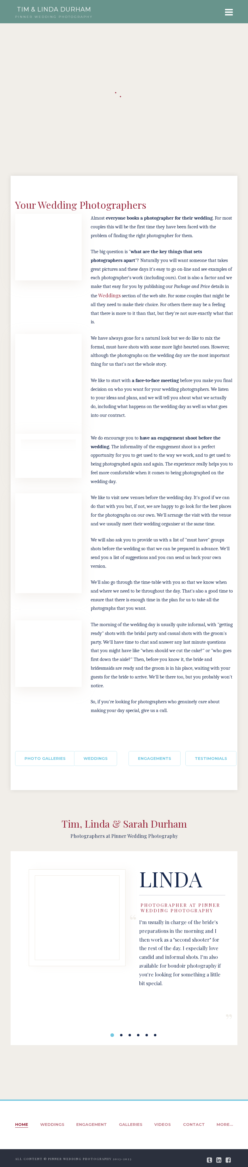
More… (225, 1124)
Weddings (110, 295)
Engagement (91, 1124)
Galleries (130, 1124)
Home (21, 1124)
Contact (194, 1124)
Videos (162, 1124)
